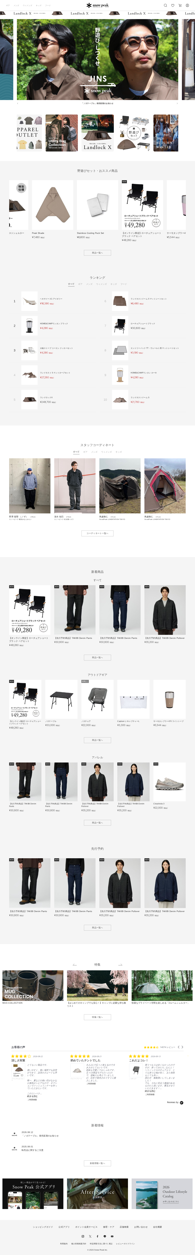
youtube (112, 1236)
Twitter (90, 1236)
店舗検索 (124, 1227)
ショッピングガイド (43, 1227)
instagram (82, 1236)
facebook (97, 1236)
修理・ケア (108, 1227)
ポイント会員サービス (86, 1227)
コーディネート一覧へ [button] (97, 533)
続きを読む (32, 1096)
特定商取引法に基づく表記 (101, 1244)
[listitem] (34, 1077)
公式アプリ (64, 1227)
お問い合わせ (141, 1227)
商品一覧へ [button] (97, 253)
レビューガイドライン (125, 1244)
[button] (178, 1047)
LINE (104, 1236)
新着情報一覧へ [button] (97, 1163)
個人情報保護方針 (78, 1244)
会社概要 (157, 1227)
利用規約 (64, 1244)
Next (180, 133)
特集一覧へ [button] (97, 1017)
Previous (14, 133)
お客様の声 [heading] (18, 1047)
